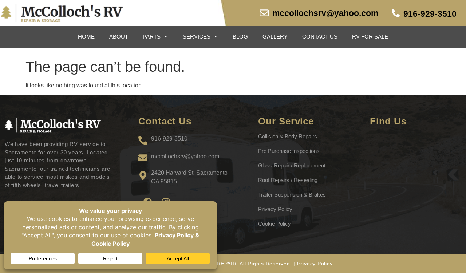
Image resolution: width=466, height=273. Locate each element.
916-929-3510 (430, 14)
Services (196, 36)
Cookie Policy (274, 224)
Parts (152, 36)
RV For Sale (370, 36)
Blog (240, 36)
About (118, 36)
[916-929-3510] (396, 13)
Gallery (275, 36)
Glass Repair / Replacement (291, 165)
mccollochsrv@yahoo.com (325, 13)
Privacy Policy (275, 209)
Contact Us (319, 36)
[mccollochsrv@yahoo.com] (264, 12)
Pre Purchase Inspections (289, 151)
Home (86, 36)
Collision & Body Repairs (287, 136)
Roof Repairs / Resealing (287, 180)
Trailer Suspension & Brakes (292, 194)
